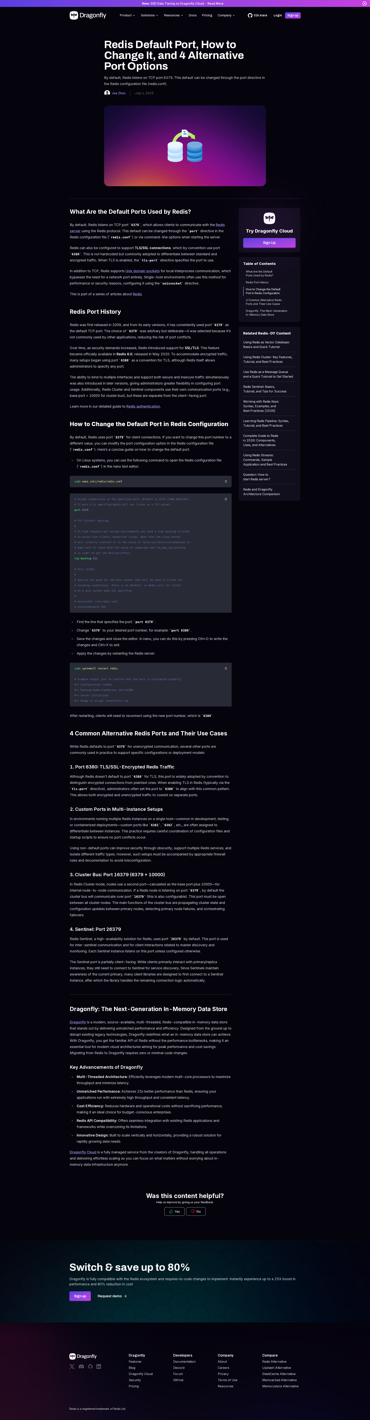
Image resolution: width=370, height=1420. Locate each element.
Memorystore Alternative (280, 1386)
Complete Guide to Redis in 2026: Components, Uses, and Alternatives (260, 440)
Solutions (148, 15)
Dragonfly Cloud (83, 1152)
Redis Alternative (274, 1361)
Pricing (207, 15)
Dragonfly (78, 1022)
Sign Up (269, 243)
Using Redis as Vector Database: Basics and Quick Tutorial (266, 344)
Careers (223, 1368)
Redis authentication (143, 406)
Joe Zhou (118, 93)
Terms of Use (227, 1380)
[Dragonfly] (88, 15)
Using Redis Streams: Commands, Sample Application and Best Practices (265, 459)
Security (135, 1380)
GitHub (178, 1380)
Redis (137, 294)
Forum (178, 1374)
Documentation (184, 1361)
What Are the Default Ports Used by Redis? (259, 273)
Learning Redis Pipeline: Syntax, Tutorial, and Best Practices (266, 423)
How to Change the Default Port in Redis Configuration (263, 291)
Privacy (223, 1374)
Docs (193, 15)
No (198, 1211)
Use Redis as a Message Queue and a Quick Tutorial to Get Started (268, 374)
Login (278, 15)
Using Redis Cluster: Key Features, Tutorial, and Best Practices (267, 359)
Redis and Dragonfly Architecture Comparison (261, 491)
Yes (177, 1211)
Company (224, 15)
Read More (216, 3)
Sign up (292, 15)
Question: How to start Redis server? (256, 477)
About (222, 1361)
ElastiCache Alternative (279, 1374)
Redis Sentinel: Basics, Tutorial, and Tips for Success (265, 389)
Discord (178, 1368)
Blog (132, 1368)
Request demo (110, 1296)
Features (135, 1361)
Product (126, 15)
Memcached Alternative (279, 1380)
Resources (172, 15)
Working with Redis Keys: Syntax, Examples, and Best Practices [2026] (261, 406)
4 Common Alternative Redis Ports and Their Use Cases (264, 301)
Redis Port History (257, 282)
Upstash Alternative (276, 1368)
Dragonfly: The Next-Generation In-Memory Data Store (266, 312)
